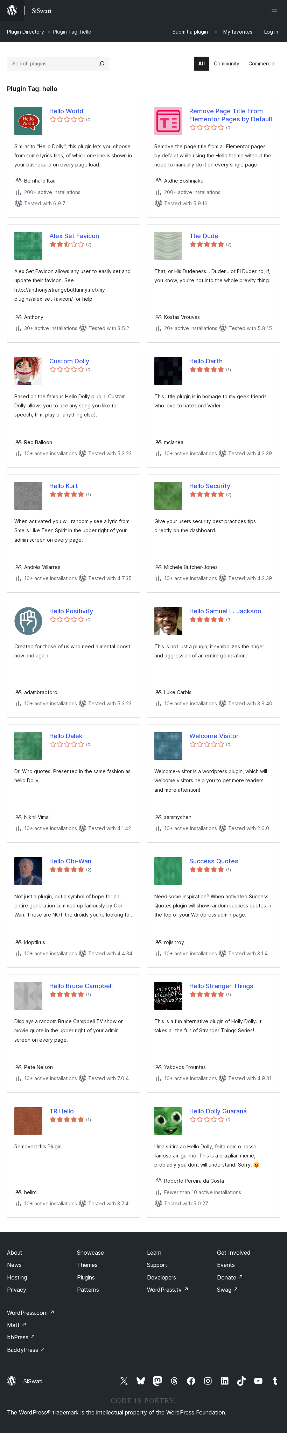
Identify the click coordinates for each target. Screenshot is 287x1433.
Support (157, 1264)
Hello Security (209, 486)
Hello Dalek (66, 736)
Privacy (16, 1289)
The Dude (203, 236)
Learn (154, 1252)
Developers (161, 1277)
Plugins (86, 1277)
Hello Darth (206, 361)
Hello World (66, 111)
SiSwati (32, 1381)
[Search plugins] (102, 64)
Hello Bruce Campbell (81, 986)
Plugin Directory (25, 32)
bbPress (21, 1337)
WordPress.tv (168, 1289)
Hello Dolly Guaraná (218, 1111)
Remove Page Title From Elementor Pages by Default (231, 115)
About (14, 1252)
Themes (87, 1264)
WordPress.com (31, 1312)
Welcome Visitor (214, 736)
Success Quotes (213, 861)
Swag (227, 1289)
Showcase (90, 1252)
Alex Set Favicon (74, 236)
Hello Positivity (71, 611)
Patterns (88, 1289)
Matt (17, 1324)
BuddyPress (26, 1349)
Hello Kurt (63, 486)
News (14, 1264)
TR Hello (61, 1111)
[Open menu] (276, 10)
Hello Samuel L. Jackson (225, 611)
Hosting (17, 1277)
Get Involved (234, 1252)
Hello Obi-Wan (70, 861)
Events (226, 1264)
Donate (230, 1277)
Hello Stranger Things (221, 986)
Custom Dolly (69, 361)
